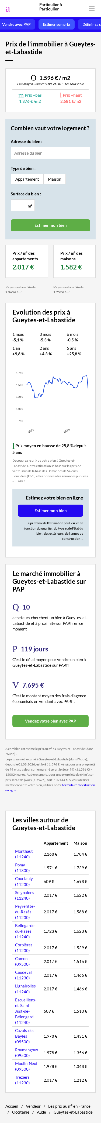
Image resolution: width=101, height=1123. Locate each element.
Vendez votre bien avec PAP (50, 721)
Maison (54, 179)
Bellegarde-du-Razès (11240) (25, 931)
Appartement (27, 179)
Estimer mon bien (50, 510)
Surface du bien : (26, 193)
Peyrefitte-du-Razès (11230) (25, 912)
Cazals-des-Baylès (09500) (25, 1036)
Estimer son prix (56, 24)
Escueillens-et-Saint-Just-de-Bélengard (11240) (25, 1011)
